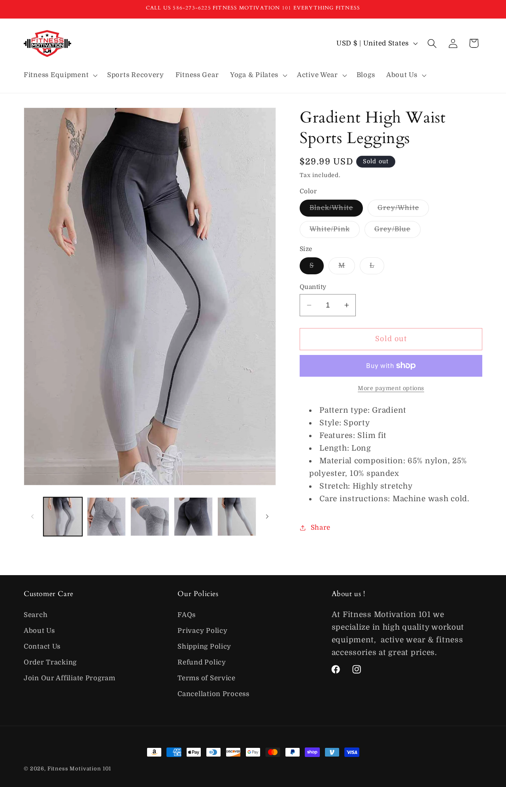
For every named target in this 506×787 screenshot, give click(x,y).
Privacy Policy (202, 630)
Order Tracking (50, 662)
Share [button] (320, 527)
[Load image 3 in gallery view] (106, 516)
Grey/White (403, 210)
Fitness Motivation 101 (79, 769)
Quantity (313, 287)
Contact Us (42, 646)
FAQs (186, 615)
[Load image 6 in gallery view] (236, 516)
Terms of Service (206, 678)
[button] (60, 75)
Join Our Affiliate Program (69, 678)
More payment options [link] (391, 388)
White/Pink (335, 231)
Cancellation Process (213, 694)
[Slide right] (267, 516)
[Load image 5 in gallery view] (193, 516)
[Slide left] (32, 516)
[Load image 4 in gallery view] (149, 516)
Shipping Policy (204, 646)
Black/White (336, 210)
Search (35, 615)
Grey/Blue (397, 231)
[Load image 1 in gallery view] (62, 516)
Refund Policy (201, 662)
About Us (39, 630)
